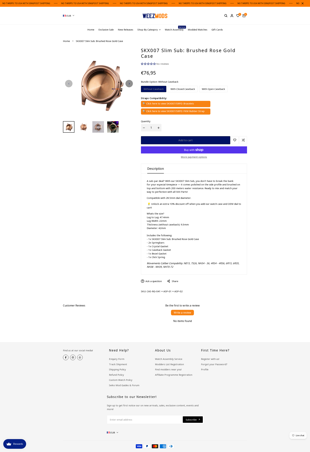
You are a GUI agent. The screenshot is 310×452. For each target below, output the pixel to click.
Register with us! (210, 359)
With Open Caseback (213, 89)
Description (155, 169)
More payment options (194, 156)
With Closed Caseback (182, 89)
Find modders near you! (168, 369)
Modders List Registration (169, 364)
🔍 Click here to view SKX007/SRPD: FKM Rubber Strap (174, 111)
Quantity (145, 121)
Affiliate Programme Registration (173, 374)
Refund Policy (116, 374)
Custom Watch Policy (120, 379)
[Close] (302, 3)
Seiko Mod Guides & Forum (124, 385)
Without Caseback (154, 89)
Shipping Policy (117, 369)
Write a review (182, 312)
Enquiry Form (116, 359)
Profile (204, 369)
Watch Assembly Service (168, 359)
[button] (148, 63)
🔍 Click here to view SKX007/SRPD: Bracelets (168, 103)
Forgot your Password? (214, 364)
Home (66, 41)
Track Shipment (118, 364)
